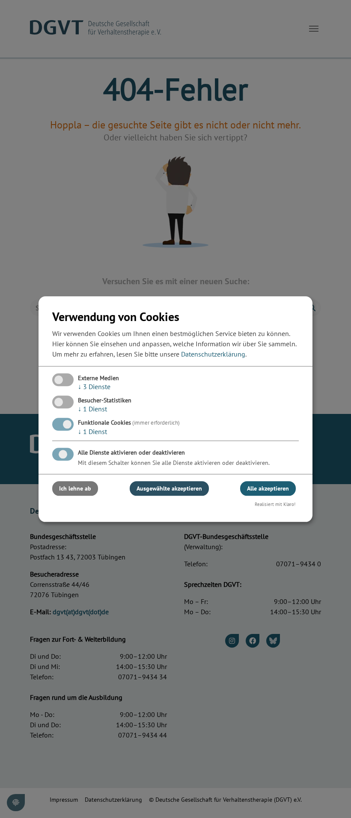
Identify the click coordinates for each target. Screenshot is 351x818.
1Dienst (92, 409)
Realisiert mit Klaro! (275, 504)
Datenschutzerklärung (213, 354)
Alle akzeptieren (268, 488)
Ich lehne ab (75, 488)
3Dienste (94, 386)
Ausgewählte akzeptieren (169, 488)
